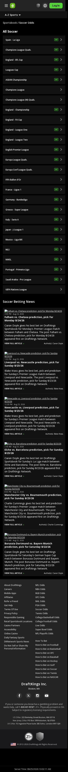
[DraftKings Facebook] (19, 695)
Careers (8, 589)
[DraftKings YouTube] (46, 695)
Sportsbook (10, 22)
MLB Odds (40, 593)
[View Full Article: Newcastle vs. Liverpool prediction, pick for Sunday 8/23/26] (34, 401)
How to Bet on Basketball (48, 648)
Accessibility (10, 629)
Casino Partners (12, 625)
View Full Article (13, 343)
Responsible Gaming (14, 617)
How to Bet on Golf (45, 665)
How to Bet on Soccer (46, 669)
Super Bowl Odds (43, 629)
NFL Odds (40, 585)
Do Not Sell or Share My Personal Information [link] (16, 647)
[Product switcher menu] (6, 5)
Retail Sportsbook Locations (18, 621)
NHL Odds (40, 601)
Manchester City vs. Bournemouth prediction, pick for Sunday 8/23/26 (33, 496)
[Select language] (45, 5)
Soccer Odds (41, 609)
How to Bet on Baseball (46, 656)
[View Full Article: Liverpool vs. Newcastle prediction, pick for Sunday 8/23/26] (34, 356)
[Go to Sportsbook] (12, 5)
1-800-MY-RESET (27, 707)
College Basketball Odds (47, 617)
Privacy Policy (10, 613)
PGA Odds (40, 605)
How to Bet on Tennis (46, 673)
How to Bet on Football (46, 644)
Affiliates (8, 597)
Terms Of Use (11, 609)
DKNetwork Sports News (16, 641)
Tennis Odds (41, 613)
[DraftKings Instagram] (37, 695)
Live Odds (40, 625)
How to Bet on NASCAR (46, 677)
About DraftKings (13, 585)
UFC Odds (40, 597)
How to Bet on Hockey (46, 661)
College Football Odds (46, 621)
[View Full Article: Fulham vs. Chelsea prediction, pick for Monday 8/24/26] (33, 311)
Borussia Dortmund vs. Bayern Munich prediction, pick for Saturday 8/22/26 (28, 545)
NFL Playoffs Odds (44, 633)
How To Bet (41, 640)
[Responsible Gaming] (38, 5)
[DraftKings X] (28, 695)
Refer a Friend (11, 601)
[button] (15, 14)
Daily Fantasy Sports (14, 637)
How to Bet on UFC (44, 652)
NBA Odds (40, 589)
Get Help (8, 605)
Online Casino (11, 633)
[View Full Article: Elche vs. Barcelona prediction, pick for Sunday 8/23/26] (33, 443)
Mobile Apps (10, 593)
